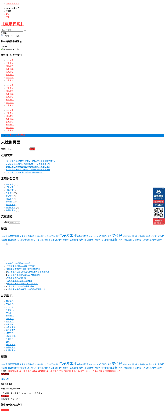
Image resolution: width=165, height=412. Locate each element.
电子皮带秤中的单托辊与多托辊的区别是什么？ (27, 289)
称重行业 (75, 240)
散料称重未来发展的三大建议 (19, 281)
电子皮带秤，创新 (104, 236)
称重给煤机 (10, 336)
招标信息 (10, 66)
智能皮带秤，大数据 (43, 236)
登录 (8, 14)
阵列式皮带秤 (126, 240)
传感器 (3, 236)
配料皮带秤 (90, 240)
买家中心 (10, 72)
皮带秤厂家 (126, 236)
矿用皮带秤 (38, 240)
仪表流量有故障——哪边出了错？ (21, 266)
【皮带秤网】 (12, 24)
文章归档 (5, 222)
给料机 (82, 239)
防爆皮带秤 (10, 210)
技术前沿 (10, 60)
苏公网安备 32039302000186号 (107, 371)
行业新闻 (10, 63)
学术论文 (10, 75)
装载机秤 (42, 371)
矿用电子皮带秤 (28, 240)
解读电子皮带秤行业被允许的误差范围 (23, 269)
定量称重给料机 (12, 236)
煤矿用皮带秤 (54, 236)
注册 (8, 17)
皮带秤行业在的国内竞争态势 (18, 263)
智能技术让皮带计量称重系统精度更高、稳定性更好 (28, 167)
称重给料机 (66, 240)
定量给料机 (24, 236)
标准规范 (10, 69)
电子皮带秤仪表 (82, 236)
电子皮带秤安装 (93, 236)
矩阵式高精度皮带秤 (15, 240)
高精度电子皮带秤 (141, 240)
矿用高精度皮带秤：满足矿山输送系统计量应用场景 (28, 170)
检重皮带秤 (10, 327)
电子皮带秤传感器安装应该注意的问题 (23, 275)
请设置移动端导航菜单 (15, 135)
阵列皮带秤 (10, 208)
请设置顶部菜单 (12, 4)
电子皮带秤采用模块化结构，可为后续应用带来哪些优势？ (31, 161)
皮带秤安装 (133, 236)
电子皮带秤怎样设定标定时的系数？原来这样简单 (28, 272)
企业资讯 (10, 80)
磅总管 (35, 371)
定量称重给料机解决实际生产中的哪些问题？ (25, 173)
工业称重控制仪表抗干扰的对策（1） (23, 286)
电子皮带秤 (10, 205)
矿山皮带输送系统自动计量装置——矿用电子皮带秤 (28, 164)
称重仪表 (46, 240)
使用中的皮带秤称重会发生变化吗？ (22, 284)
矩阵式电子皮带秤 (151, 236)
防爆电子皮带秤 (101, 240)
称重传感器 (55, 240)
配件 (8, 342)
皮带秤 (116, 235)
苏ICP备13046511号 (86, 371)
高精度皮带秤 (155, 240)
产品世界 (10, 304)
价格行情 (10, 78)
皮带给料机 (141, 236)
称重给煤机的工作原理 (16, 278)
